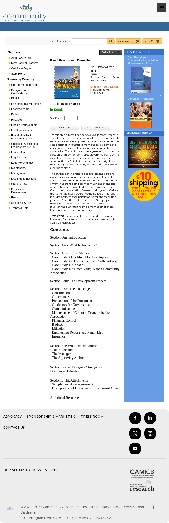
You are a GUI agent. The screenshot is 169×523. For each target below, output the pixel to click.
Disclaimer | (29, 512)
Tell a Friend (109, 52)
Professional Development (19, 191)
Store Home (18, 73)
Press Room (92, 416)
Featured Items (20, 109)
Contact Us (14, 427)
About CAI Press (21, 57)
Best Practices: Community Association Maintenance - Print (143, 60)
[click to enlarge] (68, 103)
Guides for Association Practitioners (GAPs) (24, 145)
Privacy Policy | (110, 507)
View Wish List (127, 41)
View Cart (150, 41)
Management (19, 173)
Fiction (15, 114)
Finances (16, 119)
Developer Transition (141, 98)
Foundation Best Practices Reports (21, 137)
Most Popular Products (24, 63)
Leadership (18, 152)
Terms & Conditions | (138, 507)
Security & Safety (21, 202)
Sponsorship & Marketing (51, 416)
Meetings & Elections (23, 178)
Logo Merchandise (22, 162)
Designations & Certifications (20, 92)
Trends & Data (19, 208)
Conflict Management (24, 84)
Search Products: (60, 41)
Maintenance (19, 168)
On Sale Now (19, 183)
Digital (15, 98)
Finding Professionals (24, 125)
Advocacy (12, 416)
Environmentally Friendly (26, 103)
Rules (14, 197)
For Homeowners (21, 130)
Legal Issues (18, 157)
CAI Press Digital (21, 68)
